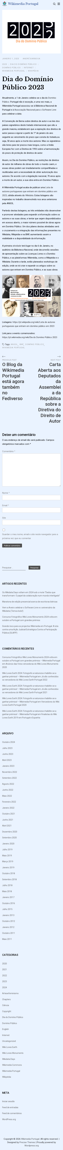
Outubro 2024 (8, 742)
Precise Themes (27, 1142)
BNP (22, 344)
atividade (17, 245)
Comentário (8, 451)
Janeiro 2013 (8, 915)
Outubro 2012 (8, 921)
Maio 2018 (7, 891)
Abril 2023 (7, 760)
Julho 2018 (7, 885)
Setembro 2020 (9, 837)
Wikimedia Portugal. (30, 1139)
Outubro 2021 (8, 814)
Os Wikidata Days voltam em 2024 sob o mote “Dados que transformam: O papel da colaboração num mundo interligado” (31, 594)
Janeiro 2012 (8, 927)
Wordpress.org (31, 1145)
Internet (29, 67)
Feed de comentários (12, 1113)
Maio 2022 (7, 796)
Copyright (6, 1011)
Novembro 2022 (9, 772)
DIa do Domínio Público (23, 64)
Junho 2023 (7, 754)
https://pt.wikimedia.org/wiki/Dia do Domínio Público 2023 (29, 337)
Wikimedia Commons (12, 1065)
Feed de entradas (10, 1107)
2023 (4, 64)
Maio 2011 (7, 939)
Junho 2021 (7, 820)
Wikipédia (33, 71)
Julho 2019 (7, 849)
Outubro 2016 (8, 903)
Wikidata (29, 195)
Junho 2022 (7, 790)
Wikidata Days (8, 1059)
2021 (4, 969)
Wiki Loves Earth (9, 1047)
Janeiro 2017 (8, 897)
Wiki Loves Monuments (12, 1053)
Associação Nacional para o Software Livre (35, 109)
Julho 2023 (7, 748)
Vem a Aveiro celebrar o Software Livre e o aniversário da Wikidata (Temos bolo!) (28, 609)
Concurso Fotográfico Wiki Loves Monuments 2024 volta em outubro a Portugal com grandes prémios (29, 618)
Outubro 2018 (8, 873)
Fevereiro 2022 (9, 802)
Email (5, 505)
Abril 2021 (7, 825)
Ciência (5, 1005)
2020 (4, 963)
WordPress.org (9, 1119)
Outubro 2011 (8, 933)
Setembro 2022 (9, 778)
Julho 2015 (7, 909)
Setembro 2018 (9, 879)
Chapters (6, 999)
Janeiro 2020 (8, 843)
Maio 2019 (7, 855)
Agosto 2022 (8, 784)
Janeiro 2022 (8, 808)
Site (4, 517)
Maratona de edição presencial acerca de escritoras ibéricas (29, 601)
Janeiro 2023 (8, 766)
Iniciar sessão (8, 1101)
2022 (4, 975)
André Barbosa (31, 58)
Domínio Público (11, 67)
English (5, 1029)
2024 (4, 987)
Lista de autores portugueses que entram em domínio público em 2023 (29, 191)
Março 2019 (7, 861)
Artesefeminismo (10, 993)
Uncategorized (9, 1041)
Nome (6, 493)
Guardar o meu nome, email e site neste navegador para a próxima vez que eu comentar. (30, 536)
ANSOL (14, 344)
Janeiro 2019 (8, 867)
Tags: (7, 344)
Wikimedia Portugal (23, 3)
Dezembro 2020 (9, 832)
